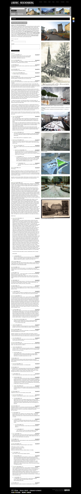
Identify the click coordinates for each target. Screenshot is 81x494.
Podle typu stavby (20, 13)
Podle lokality (13, 14)
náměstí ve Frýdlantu (36, 32)
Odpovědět (37, 54)
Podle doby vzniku (20, 14)
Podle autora (13, 13)
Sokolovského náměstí (34, 35)
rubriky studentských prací (29, 31)
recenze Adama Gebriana (22, 33)
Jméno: (12, 40)
